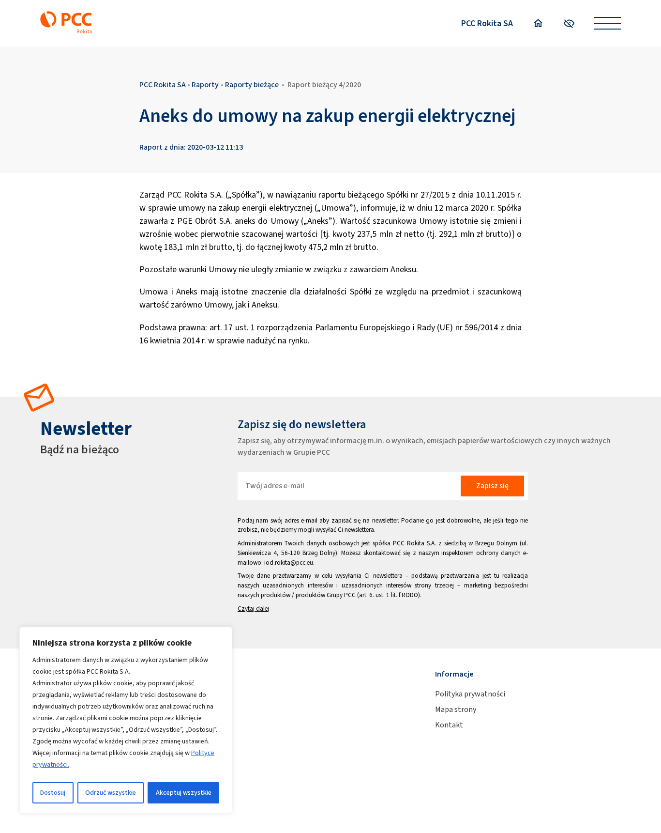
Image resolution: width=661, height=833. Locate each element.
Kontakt (449, 725)
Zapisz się (492, 485)
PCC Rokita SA (487, 23)
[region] (125, 720)
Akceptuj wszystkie (183, 792)
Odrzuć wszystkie (110, 792)
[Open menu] (607, 23)
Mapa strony (455, 709)
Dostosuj (52, 792)
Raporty (205, 84)
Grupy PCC (341, 595)
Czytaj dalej (253, 608)
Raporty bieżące (252, 84)
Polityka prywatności (470, 694)
